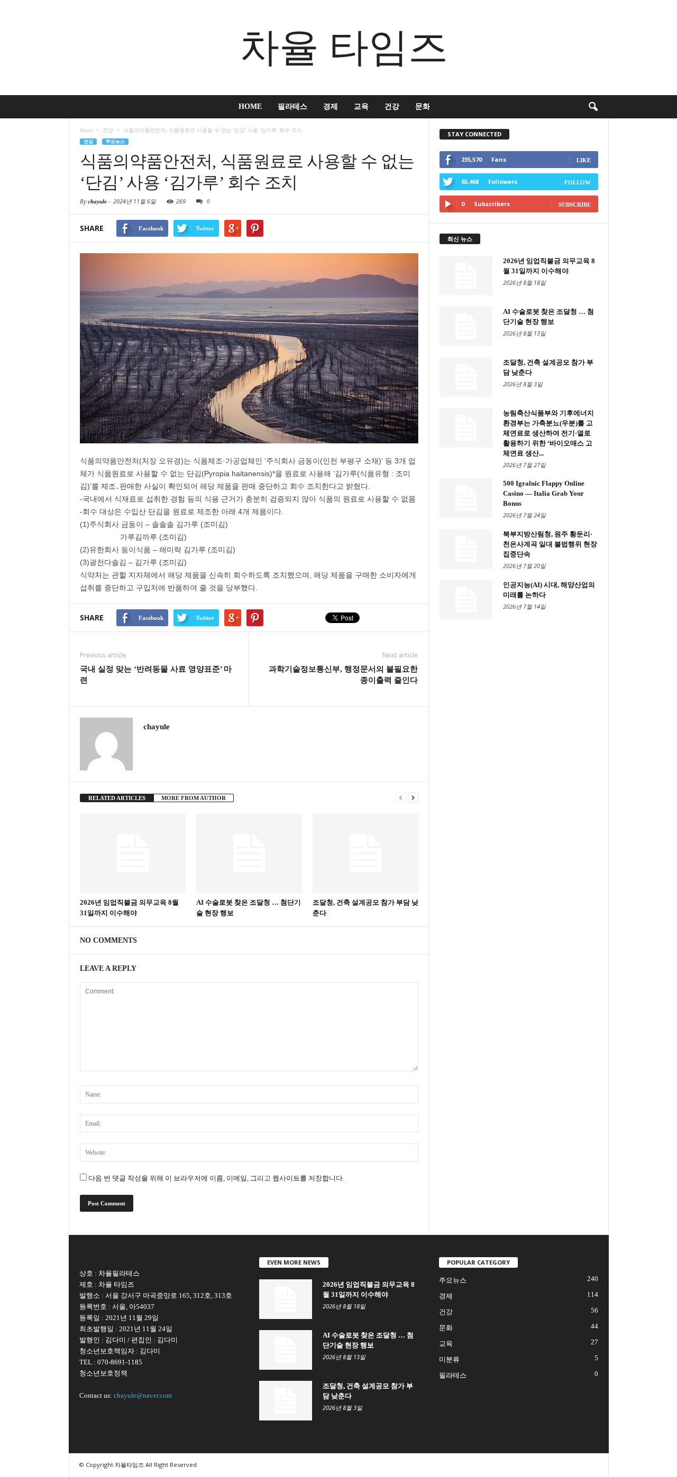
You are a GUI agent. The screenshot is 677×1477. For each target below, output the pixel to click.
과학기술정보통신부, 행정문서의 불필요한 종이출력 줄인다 (343, 674)
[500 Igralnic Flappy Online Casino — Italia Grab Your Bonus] (466, 498)
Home (250, 106)
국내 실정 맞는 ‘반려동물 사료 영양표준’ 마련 (156, 674)
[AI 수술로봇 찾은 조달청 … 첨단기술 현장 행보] (249, 853)
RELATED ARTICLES (116, 798)
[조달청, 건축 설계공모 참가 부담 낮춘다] (365, 853)
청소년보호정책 (103, 1373)
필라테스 (292, 106)
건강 (392, 106)
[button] (593, 106)
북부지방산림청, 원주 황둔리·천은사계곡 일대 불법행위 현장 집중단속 (550, 544)
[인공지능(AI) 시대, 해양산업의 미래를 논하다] (466, 599)
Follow (577, 182)
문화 (422, 106)
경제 (330, 106)
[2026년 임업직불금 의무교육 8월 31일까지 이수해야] (133, 853)
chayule (97, 201)
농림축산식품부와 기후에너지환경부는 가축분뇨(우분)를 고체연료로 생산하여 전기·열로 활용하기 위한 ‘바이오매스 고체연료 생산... (548, 433)
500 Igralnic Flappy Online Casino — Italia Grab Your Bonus (543, 493)
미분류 (449, 1359)
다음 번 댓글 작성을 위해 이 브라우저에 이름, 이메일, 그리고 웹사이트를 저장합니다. (216, 1178)
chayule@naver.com (143, 1395)
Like (584, 160)
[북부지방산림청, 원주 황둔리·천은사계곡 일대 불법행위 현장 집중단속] (466, 549)
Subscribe (575, 204)
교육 (361, 106)
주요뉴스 (115, 141)
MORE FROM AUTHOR (193, 798)
